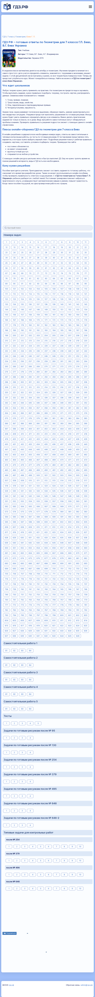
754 (46, 595)
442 (14, 449)
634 (54, 538)
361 (69, 408)
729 (22, 584)
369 (46, 413)
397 (6, 429)
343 (14, 403)
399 (22, 429)
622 (46, 532)
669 (69, 553)
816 (14, 626)
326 (54, 392)
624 (61, 532)
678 (54, 558)
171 (46, 320)
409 (14, 434)
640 (14, 543)
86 (70, 278)
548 (69, 496)
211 (14, 341)
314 (46, 387)
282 (54, 372)
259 (46, 361)
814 (85, 620)
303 (46, 382)
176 (85, 320)
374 (85, 413)
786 (38, 610)
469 (54, 460)
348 (54, 403)
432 (22, 444)
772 (14, 605)
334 (30, 398)
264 (85, 361)
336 (46, 398)
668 (62, 553)
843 (54, 636)
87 (78, 278)
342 (6, 403)
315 (53, 387)
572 (85, 506)
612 (53, 527)
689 (54, 563)
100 (6, 289)
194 (54, 330)
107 (61, 289)
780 (77, 605)
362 (77, 408)
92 (30, 284)
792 (85, 610)
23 (6, 252)
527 (77, 486)
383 (69, 418)
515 (69, 480)
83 (46, 278)
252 (77, 356)
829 (30, 631)
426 (61, 439)
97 (70, 284)
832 (54, 631)
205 (54, 335)
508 (14, 480)
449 (69, 449)
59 (30, 268)
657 (62, 548)
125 (30, 299)
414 (54, 434)
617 (6, 532)
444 (30, 449)
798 (46, 615)
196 (69, 330)
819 (38, 626)
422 (30, 439)
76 (78, 273)
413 (46, 434)
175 (77, 320)
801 (69, 615)
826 (6, 631)
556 (46, 501)
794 (14, 615)
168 (22, 320)
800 (62, 615)
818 (30, 626)
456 (38, 455)
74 (62, 273)
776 (46, 605)
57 (14, 268)
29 (54, 252)
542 (22, 496)
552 (14, 501)
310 (14, 387)
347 (46, 403)
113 (22, 294)
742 (38, 589)
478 (38, 465)
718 (22, 579)
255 (14, 361)
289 (22, 377)
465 (22, 460)
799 (54, 615)
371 (61, 413)
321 (14, 392)
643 (38, 543)
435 (46, 444)
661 (6, 553)
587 (30, 517)
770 (85, 600)
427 (69, 439)
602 (61, 522)
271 (53, 366)
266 (14, 366)
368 (38, 413)
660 (85, 548)
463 (6, 460)
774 (30, 605)
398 (14, 429)
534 (46, 491)
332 (14, 398)
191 (30, 330)
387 (14, 423)
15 (30, 247)
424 (46, 439)
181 (38, 325)
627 (85, 532)
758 (77, 595)
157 (22, 315)
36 (22, 258)
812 (69, 620)
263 (77, 361)
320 (6, 392)
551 (6, 501)
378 (30, 418)
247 (38, 356)
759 (85, 595)
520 (22, 486)
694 (6, 569)
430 (6, 444)
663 (22, 553)
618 (14, 532)
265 (6, 366)
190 (22, 330)
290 (30, 377)
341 (85, 398)
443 (22, 449)
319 (85, 387)
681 (77, 558)
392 (54, 423)
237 (46, 351)
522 (38, 486)
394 (69, 423)
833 (61, 631)
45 (6, 263)
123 (14, 299)
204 (46, 335)
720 (38, 579)
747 (77, 589)
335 (38, 398)
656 (54, 548)
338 (61, 398)
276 (6, 372)
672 (6, 558)
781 (85, 605)
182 (46, 325)
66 (85, 268)
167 (14, 320)
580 (62, 512)
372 (69, 413)
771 (6, 605)
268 (30, 366)
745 (61, 589)
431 (14, 444)
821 (53, 626)
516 (77, 480)
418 (85, 434)
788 (54, 610)
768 (69, 600)
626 (77, 532)
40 (54, 258)
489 (38, 470)
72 (46, 273)
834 (69, 631)
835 (77, 631)
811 (61, 620)
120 (77, 294)
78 (6, 278)
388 (22, 423)
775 (38, 605)
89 (6, 284)
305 (61, 382)
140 (61, 304)
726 (85, 579)
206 (61, 335)
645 (54, 543)
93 (38, 284)
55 (85, 263)
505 (77, 475)
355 (22, 408)
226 (46, 346)
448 (62, 449)
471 (69, 460)
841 (38, 636)
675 (30, 558)
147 (30, 309)
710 (46, 574)
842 (46, 636)
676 (38, 558)
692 (77, 563)
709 (38, 574)
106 (54, 289)
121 (85, 294)
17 (46, 247)
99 (85, 284)
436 (54, 444)
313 (38, 387)
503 (61, 475)
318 (77, 387)
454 (22, 455)
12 (6, 247)
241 (77, 351)
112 (14, 294)
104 (38, 289)
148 (38, 309)
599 (38, 522)
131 (77, 299)
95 (54, 284)
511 (38, 480)
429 (85, 439)
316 (61, 387)
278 (22, 372)
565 (30, 506)
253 (85, 356)
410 (22, 434)
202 (30, 335)
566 (38, 506)
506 (85, 475)
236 (38, 351)
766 (54, 600)
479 (46, 465)
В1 (6, 651)
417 (77, 434)
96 (62, 284)
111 (6, 294)
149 (46, 309)
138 (46, 304)
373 (77, 413)
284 (69, 372)
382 (61, 418)
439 (77, 444)
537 (69, 491)
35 (14, 258)
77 (85, 273)
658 (69, 548)
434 (38, 444)
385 (85, 418)
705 (6, 574)
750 (14, 595)
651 (14, 548)
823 (69, 626)
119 (69, 294)
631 (30, 538)
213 (30, 341)
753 (38, 595)
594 (85, 517)
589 (46, 517)
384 (77, 418)
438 (69, 444)
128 (53, 299)
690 (62, 563)
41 (62, 258)
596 (14, 522)
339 (69, 398)
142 (77, 304)
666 (46, 553)
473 (85, 460)
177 (6, 325)
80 (22, 278)
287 (6, 377)
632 (38, 538)
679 (62, 558)
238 (54, 351)
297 (85, 377)
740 (22, 589)
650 (6, 548)
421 (22, 439)
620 (30, 532)
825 (85, 626)
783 (14, 610)
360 (61, 408)
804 (6, 620)
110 (85, 289)
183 (53, 325)
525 (61, 486)
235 (30, 351)
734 (61, 584)
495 (85, 470)
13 (14, 247)
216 (53, 341)
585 (14, 517)
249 (54, 356)
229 (69, 346)
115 (38, 294)
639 (6, 543)
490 (46, 470)
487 (22, 470)
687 (38, 563)
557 (54, 501)
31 (70, 252)
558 (62, 501)
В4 (30, 651)
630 (22, 538)
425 (54, 439)
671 (85, 553)
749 (6, 595)
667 (54, 553)
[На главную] (15, 10)
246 (30, 356)
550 (85, 496)
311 (22, 387)
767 (62, 600)
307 (77, 382)
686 (30, 563)
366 (22, 413)
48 (30, 263)
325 (46, 392)
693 (85, 563)
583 (85, 512)
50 (46, 263)
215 (46, 341)
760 (6, 600)
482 (69, 465)
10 (78, 242)
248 (46, 356)
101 (14, 289)
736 (77, 584)
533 (38, 491)
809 (46, 620)
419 (6, 439)
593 (77, 517)
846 (77, 636)
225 (38, 346)
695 (14, 569)
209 (85, 335)
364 (6, 413)
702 (69, 569)
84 (54, 278)
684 (14, 563)
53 (70, 263)
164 (77, 315)
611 (46, 527)
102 (22, 289)
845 (69, 636)
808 (38, 620)
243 (6, 356)
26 (30, 252)
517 (85, 480)
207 (69, 335)
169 (30, 320)
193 (46, 330)
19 (62, 247)
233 (14, 351)
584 (6, 517)
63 (62, 268)
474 (6, 465)
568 (54, 506)
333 (22, 398)
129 (61, 299)
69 (22, 273)
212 (22, 341)
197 (77, 330)
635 (61, 538)
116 (46, 294)
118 (61, 294)
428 (77, 439)
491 (54, 470)
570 (69, 506)
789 (62, 610)
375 (6, 418)
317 (69, 387)
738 (6, 589)
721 (46, 579)
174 (69, 320)
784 (22, 610)
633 (46, 538)
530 (14, 491)
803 (85, 615)
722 (54, 579)
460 (69, 455)
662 (14, 553)
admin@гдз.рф (87, 985)
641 (22, 543)
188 (6, 330)
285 (77, 372)
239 (61, 351)
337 (54, 398)
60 (38, 268)
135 (22, 304)
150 (54, 309)
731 (38, 584)
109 (77, 289)
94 (46, 284)
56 (6, 268)
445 (38, 449)
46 (14, 263)
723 (61, 579)
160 (46, 315)
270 (46, 366)
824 (77, 626)
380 (46, 418)
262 (69, 361)
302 (38, 382)
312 (30, 387)
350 (69, 403)
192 (38, 330)
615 (77, 527)
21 (78, 247)
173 (61, 320)
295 (69, 377)
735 (69, 584)
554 (30, 501)
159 (38, 315)
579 (54, 512)
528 (85, 486)
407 (85, 429)
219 (77, 341)
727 (6, 584)
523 (46, 486)
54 (78, 263)
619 (22, 532)
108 (69, 289)
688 (46, 563)
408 (6, 434)
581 (69, 512)
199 (6, 335)
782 (6, 610)
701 (61, 569)
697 (30, 569)
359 (54, 408)
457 (46, 455)
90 (14, 284)
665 (38, 553)
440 (85, 444)
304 (54, 382)
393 (61, 423)
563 (14, 506)
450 (77, 449)
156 (14, 315)
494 (77, 470)
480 (54, 465)
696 (22, 569)
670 (77, 553)
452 (6, 455)
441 (6, 449)
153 (77, 309)
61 (46, 268)
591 (61, 517)
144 (6, 309)
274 (77, 366)
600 (46, 522)
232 (6, 351)
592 (69, 517)
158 (30, 315)
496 (6, 475)
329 (77, 392)
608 (22, 527)
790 (69, 610)
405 (69, 429)
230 (77, 346)
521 (30, 486)
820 (46, 626)
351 (77, 403)
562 (6, 506)
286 (85, 372)
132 (85, 299)
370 (54, 413)
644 (46, 543)
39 (46, 258)
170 (38, 320)
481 (61, 465)
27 (38, 252)
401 (38, 429)
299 (14, 382)
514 (61, 480)
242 (85, 351)
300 (22, 382)
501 (46, 475)
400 (30, 429)
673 (14, 558)
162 (61, 315)
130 (69, 299)
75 (70, 273)
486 (14, 470)
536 (61, 491)
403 (54, 429)
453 (14, 455)
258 (38, 361)
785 (30, 610)
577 (38, 512)
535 (54, 491)
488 (30, 470)
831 (46, 631)
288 (14, 377)
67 (6, 273)
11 (85, 242)
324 (38, 392)
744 (54, 589)
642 (30, 543)
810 (54, 620)
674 (22, 558)
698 (38, 569)
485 (6, 470)
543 (30, 496)
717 (14, 579)
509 (22, 480)
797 (38, 615)
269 (38, 366)
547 (62, 496)
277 (14, 372)
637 (77, 538)
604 (77, 522)
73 (54, 273)
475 (14, 465)
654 (38, 548)
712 (61, 574)
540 (6, 496)
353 (6, 408)
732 (46, 584)
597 (22, 522)
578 (46, 512)
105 (46, 289)
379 (38, 418)
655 (46, 548)
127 (46, 299)
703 (77, 569)
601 (54, 522)
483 (77, 465)
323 (30, 392)
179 (22, 325)
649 (85, 543)
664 (30, 553)
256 (22, 361)
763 (30, 600)
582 (77, 512)
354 (14, 408)
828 (22, 631)
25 (22, 252)
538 (77, 491)
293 (54, 377)
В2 (14, 651)
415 (61, 434)
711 (54, 574)
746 (69, 589)
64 (70, 268)
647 (69, 543)
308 (85, 382)
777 (54, 605)
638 (85, 538)
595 (6, 522)
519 (14, 486)
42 (70, 258)
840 (30, 636)
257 (30, 361)
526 (69, 486)
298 (6, 382)
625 (69, 532)
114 (30, 294)
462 (85, 455)
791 (77, 610)
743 (46, 589)
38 (38, 258)
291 (38, 377)
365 (14, 413)
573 (6, 512)
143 (85, 304)
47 (22, 263)
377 (22, 418)
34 (6, 258)
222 (14, 346)
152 (69, 309)
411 (30, 434)
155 (6, 315)
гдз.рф (11, 985)
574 (14, 512)
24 (14, 252)
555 (38, 501)
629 (14, 538)
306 (69, 382)
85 (62, 278)
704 (85, 569)
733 (54, 584)
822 (61, 626)
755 (54, 595)
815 (6, 626)
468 (46, 460)
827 (14, 631)
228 (61, 346)
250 (61, 356)
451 (85, 449)
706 (14, 574)
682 (85, 558)
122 (6, 299)
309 (6, 387)
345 (30, 403)
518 (6, 486)
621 (38, 532)
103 (30, 289)
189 (14, 330)
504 (69, 475)
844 (62, 636)
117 (54, 294)
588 (38, 517)
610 (38, 527)
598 (30, 522)
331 (6, 398)
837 (6, 636)
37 (30, 258)
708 (30, 574)
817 (22, 626)
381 (53, 418)
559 (69, 501)
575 (22, 512)
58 (22, 268)
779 (69, 605)
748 (85, 589)
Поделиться (11, 933)
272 (61, 366)
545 (46, 496)
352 (85, 403)
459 (62, 455)
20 (70, 247)
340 (77, 398)
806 (22, 620)
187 (85, 325)
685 (22, 563)
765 (46, 600)
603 (69, 522)
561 (85, 501)
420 (14, 439)
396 (85, 423)
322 (22, 392)
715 (85, 574)
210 (6, 341)
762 (22, 600)
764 (38, 600)
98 (78, 284)
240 (69, 351)
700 (54, 569)
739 (14, 589)
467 (38, 460)
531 (22, 491)
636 (69, 538)
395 (77, 423)
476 (22, 465)
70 (30, 273)
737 (85, 584)
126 (38, 299)
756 (62, 595)
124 (22, 299)
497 (14, 475)
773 (22, 605)
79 (14, 278)
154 (85, 309)
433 (30, 444)
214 (38, 341)
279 (30, 372)
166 (6, 320)
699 (46, 569)
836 (85, 631)
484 (85, 465)
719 (30, 579)
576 (30, 512)
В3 (22, 651)
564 (22, 506)
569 (62, 506)
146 (22, 309)
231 (85, 346)
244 (14, 356)
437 (61, 444)
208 (77, 335)
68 (14, 273)
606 (6, 527)
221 (6, 346)
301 (30, 382)
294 (61, 377)
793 (6, 615)
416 (69, 434)
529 (6, 491)
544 (38, 496)
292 (46, 377)
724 (69, 579)
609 (30, 527)
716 (6, 579)
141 (69, 304)
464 (14, 460)
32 (78, 252)
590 (54, 517)
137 (38, 304)
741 (30, 589)
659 (77, 548)
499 (30, 475)
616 (85, 527)
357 (38, 408)
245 (22, 356)
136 (30, 304)
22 (86, 247)
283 (61, 372)
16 (38, 247)
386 (6, 423)
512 (46, 480)
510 (30, 480)
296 (77, 377)
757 (69, 595)
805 (14, 620)
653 (30, 548)
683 (6, 563)
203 (38, 335)
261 (61, 361)
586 (22, 517)
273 (69, 366)
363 (85, 408)
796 (30, 615)
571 (77, 506)
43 (78, 258)
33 (86, 252)
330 (85, 392)
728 (14, 584)
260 (54, 361)
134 (14, 304)
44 (85, 258)
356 (30, 408)
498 (22, 475)
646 (62, 543)
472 (77, 460)
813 (77, 620)
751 (22, 595)
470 (62, 460)
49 (38, 263)
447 (54, 449)
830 (38, 631)
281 (46, 372)
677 (46, 558)
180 (30, 325)
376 (14, 418)
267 (22, 366)
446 (46, 449)
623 (54, 532)
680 (69, 558)
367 (30, 413)
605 (85, 522)
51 (54, 263)
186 (77, 325)
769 (77, 600)
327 (61, 392)
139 (53, 304)
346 (38, 403)
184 (61, 325)
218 (69, 341)
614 (69, 527)
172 (53, 320)
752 (30, 595)
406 (77, 429)
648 (77, 543)
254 (6, 361)
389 (30, 423)
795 (22, 615)
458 (54, 455)
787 (46, 610)
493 (69, 470)
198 (85, 330)
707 (22, 574)
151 (61, 309)
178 (14, 325)
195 (61, 330)
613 (61, 527)
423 (38, 439)
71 (38, 273)
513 (53, 480)
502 (54, 475)
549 (77, 496)
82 (38, 278)
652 (22, 548)
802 (77, 615)
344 (22, 403)
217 (61, 341)
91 (22, 284)
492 (61, 470)
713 (69, 574)
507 (6, 480)
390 (38, 423)
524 (54, 486)
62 (54, 268)
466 (30, 460)
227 (54, 346)
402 (46, 429)
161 (54, 315)
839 (22, 636)
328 (69, 392)
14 (22, 247)
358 (46, 408)
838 (14, 636)
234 (22, 351)
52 (62, 263)
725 (77, 579)
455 (30, 455)
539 (85, 491)
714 (77, 574)
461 (77, 455)
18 (54, 247)
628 (6, 538)
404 (62, 429)
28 (46, 252)
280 (38, 372)
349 (61, 403)
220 (85, 341)
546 (54, 496)
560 (77, 501)
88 (85, 278)
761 (14, 600)
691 (69, 563)
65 (78, 268)
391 (46, 423)
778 (62, 605)
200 (14, 335)
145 (14, 309)
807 (30, 620)
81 (30, 278)
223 (22, 346)
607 (14, 527)
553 (22, 501)
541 (14, 496)
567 (46, 506)
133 (6, 304)
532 (30, 491)
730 (30, 584)
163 (69, 315)
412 (38, 434)
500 (38, 475)
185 (69, 325)
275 (85, 366)
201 (22, 335)
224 (30, 346)
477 (30, 465)
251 (69, 356)
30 (62, 252)
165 (85, 315)
